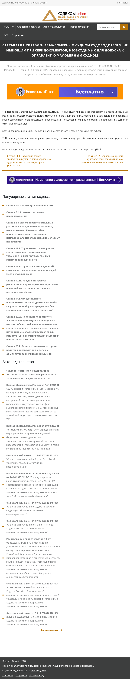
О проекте (17, 35)
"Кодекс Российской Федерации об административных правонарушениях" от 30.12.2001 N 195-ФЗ (64, 65)
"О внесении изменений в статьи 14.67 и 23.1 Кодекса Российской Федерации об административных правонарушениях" (32, 526)
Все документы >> (51, 629)
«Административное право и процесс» (72, 665)
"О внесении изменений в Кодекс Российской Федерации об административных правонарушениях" (32, 461)
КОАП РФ (9, 26)
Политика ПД (36, 675)
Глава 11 (25, 69)
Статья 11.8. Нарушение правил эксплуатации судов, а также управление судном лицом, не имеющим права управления (29, 160)
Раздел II (9, 69)
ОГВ (6, 35)
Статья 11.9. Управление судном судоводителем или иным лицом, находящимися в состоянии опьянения (102, 159)
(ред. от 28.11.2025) (32, 374)
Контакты (122, 2)
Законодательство (54, 26)
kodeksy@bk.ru (38, 670)
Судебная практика (28, 26)
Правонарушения (79, 26)
